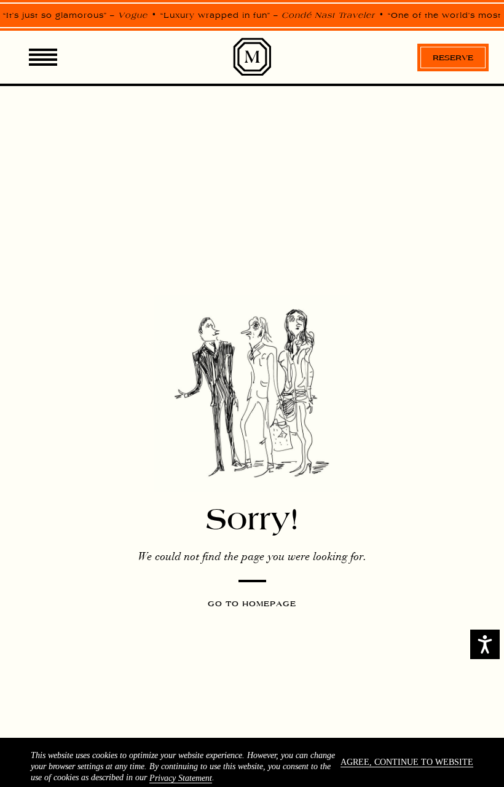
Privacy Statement (180, 778)
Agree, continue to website (407, 762)
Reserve (453, 57)
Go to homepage (252, 603)
